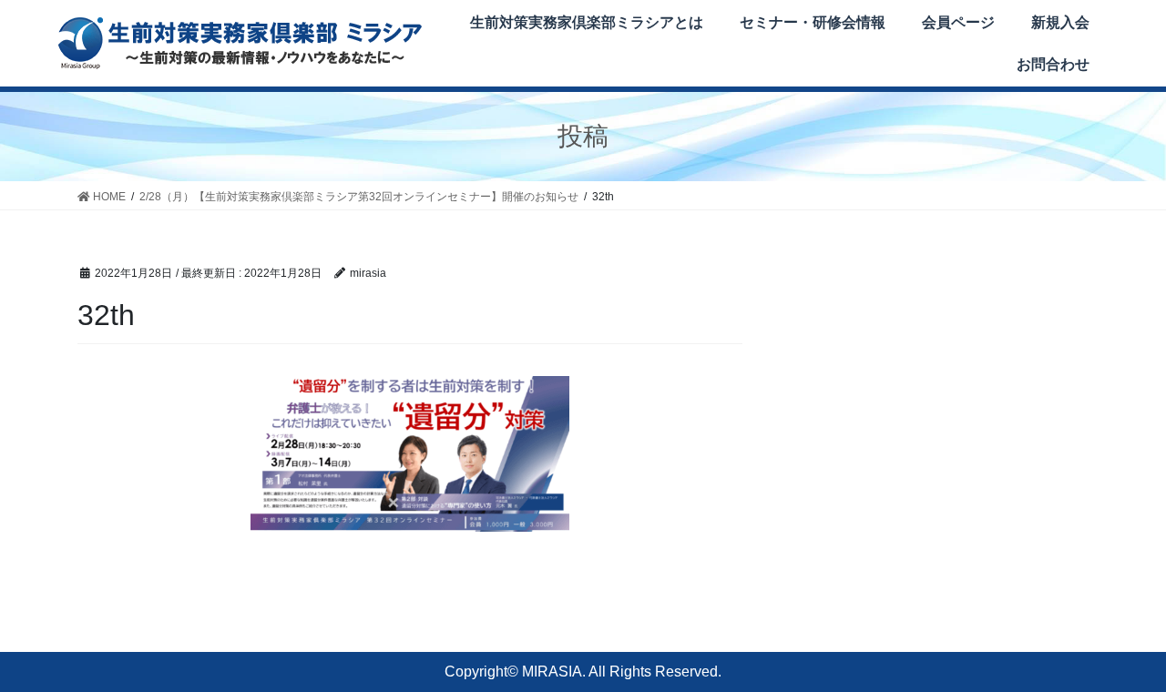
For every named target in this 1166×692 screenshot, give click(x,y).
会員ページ (958, 22)
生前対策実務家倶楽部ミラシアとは (586, 22)
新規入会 (1060, 22)
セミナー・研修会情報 (812, 22)
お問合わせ (1053, 64)
